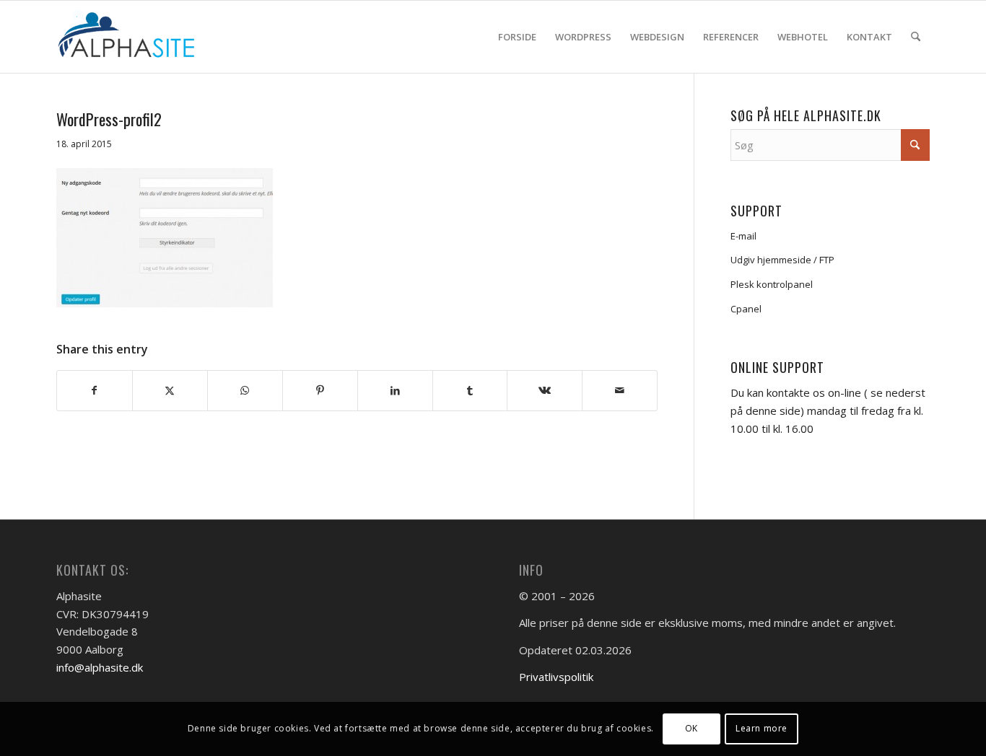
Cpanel (746, 308)
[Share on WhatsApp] (245, 390)
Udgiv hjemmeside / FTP (782, 259)
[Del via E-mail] (620, 390)
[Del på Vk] (544, 390)
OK (691, 728)
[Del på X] (170, 390)
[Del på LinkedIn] (395, 390)
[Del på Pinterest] (320, 390)
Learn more (762, 728)
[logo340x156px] (135, 37)
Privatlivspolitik (556, 676)
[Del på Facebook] (94, 390)
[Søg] (916, 37)
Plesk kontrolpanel (771, 284)
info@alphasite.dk (99, 667)
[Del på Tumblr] (470, 390)
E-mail (743, 235)
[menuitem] (517, 37)
